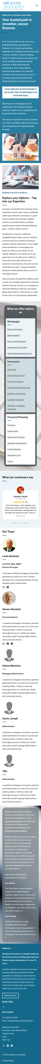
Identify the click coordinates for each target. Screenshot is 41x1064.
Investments (12, 431)
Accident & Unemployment (18, 388)
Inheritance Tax (13, 455)
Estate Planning (14, 449)
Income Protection (15, 382)
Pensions (11, 425)
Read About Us (10, 995)
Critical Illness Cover (16, 376)
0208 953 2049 (12, 1018)
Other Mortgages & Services (19, 353)
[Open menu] (36, 5)
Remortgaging (13, 335)
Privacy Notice (8, 1061)
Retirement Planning (16, 437)
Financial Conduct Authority (16, 831)
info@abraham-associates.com (20, 1021)
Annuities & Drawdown (17, 443)
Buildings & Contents (16, 394)
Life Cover (11, 370)
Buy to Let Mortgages (16, 341)
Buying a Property (15, 329)
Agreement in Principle (17, 347)
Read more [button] (20, 516)
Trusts (10, 461)
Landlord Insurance (15, 400)
